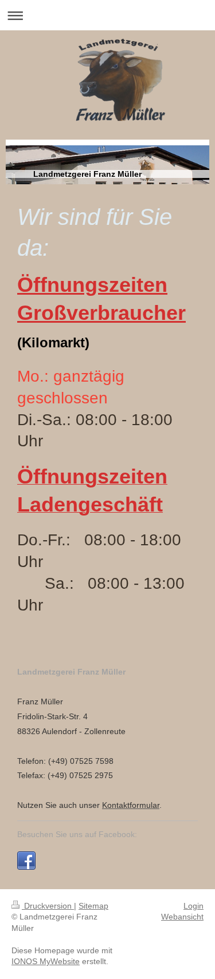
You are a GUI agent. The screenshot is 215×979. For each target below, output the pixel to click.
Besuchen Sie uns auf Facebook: (77, 834)
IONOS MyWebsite (45, 961)
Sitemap (93, 905)
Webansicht (182, 916)
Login (193, 905)
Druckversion (48, 905)
